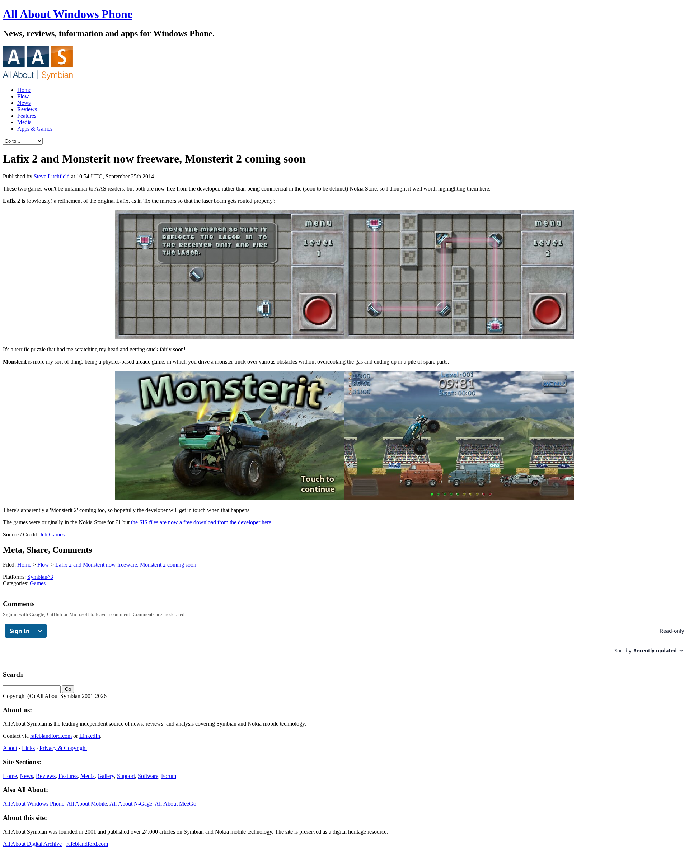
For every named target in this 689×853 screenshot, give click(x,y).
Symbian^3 (40, 577)
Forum (168, 776)
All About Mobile (87, 804)
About (10, 748)
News (24, 103)
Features (26, 116)
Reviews (27, 109)
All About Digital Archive (32, 844)
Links (28, 748)
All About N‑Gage (130, 804)
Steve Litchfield (52, 176)
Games (38, 583)
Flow (23, 96)
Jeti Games (52, 534)
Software (148, 776)
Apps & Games (34, 129)
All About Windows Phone (67, 14)
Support (126, 776)
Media (24, 122)
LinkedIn (89, 736)
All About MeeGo (175, 804)
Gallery (106, 776)
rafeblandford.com (51, 736)
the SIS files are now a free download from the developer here (201, 522)
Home (24, 90)
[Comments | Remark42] (344, 642)
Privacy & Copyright (63, 748)
